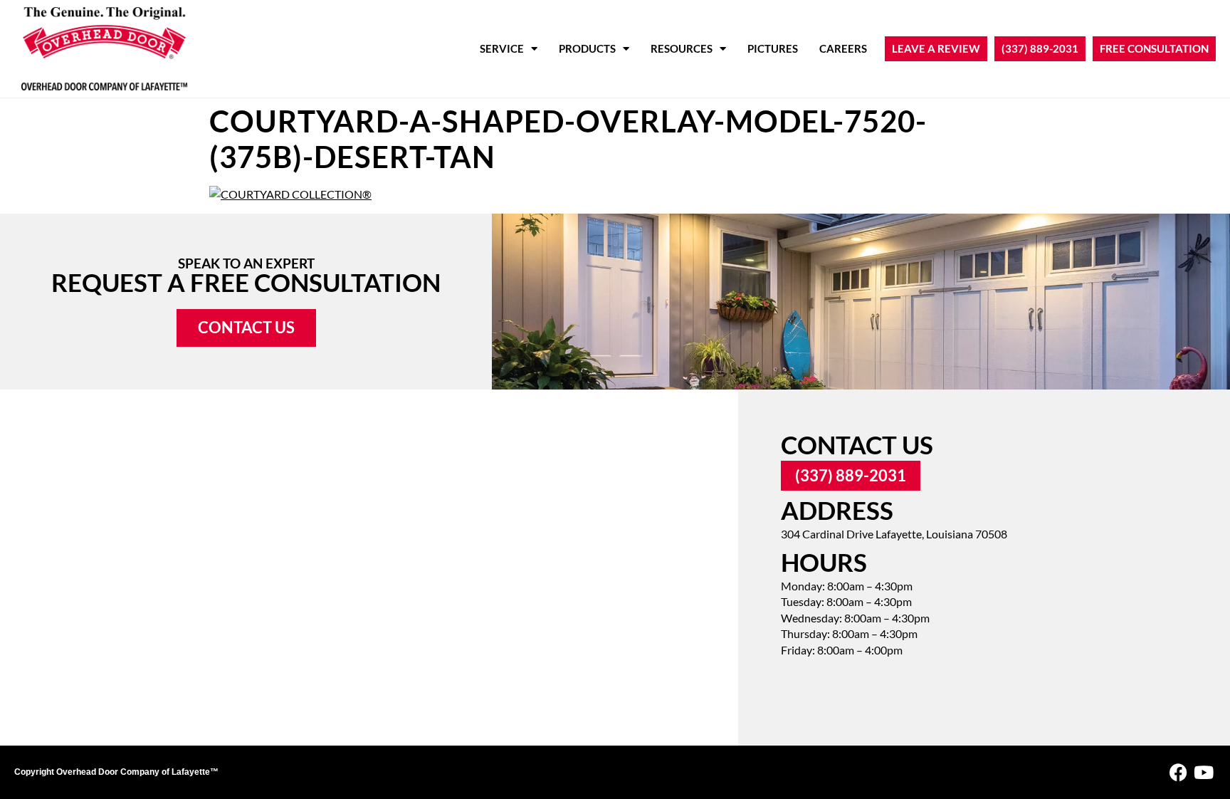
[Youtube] (1203, 772)
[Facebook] (1178, 772)
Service (502, 48)
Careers (843, 48)
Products (587, 48)
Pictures (772, 48)
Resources (682, 48)
